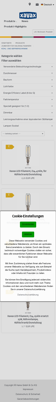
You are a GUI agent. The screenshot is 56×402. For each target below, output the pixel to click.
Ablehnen (28, 234)
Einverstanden (28, 224)
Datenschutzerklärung (28, 295)
